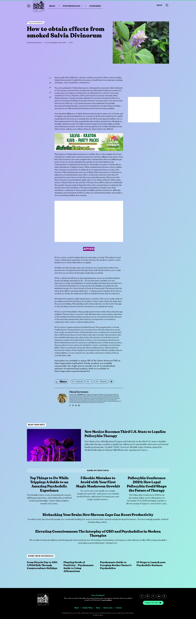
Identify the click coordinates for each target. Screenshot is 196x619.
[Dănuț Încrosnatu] (62, 398)
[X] (50, 83)
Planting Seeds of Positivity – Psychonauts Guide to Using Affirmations (78, 567)
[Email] (50, 97)
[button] (167, 5)
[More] (111, 382)
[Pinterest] (50, 88)
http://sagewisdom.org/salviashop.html (72, 371)
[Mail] (79, 405)
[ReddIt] (50, 92)
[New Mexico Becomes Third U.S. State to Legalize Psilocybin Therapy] (54, 445)
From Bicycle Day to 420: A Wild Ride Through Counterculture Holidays (42, 565)
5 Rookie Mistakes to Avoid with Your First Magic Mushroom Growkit (98, 482)
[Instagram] (73, 405)
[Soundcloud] (158, 596)
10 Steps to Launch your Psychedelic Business (151, 564)
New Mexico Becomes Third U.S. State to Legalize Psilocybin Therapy (125, 433)
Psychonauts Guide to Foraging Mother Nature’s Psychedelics (116, 565)
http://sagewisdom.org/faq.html (69, 363)
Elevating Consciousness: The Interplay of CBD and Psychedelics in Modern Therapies (98, 533)
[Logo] (39, 6)
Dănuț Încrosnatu (35, 42)
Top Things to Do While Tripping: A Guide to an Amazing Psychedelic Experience (49, 484)
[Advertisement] (89, 222)
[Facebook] (50, 78)
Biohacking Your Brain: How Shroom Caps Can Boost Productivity (98, 514)
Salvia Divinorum (36, 23)
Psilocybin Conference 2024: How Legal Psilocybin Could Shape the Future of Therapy (147, 484)
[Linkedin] (76, 405)
